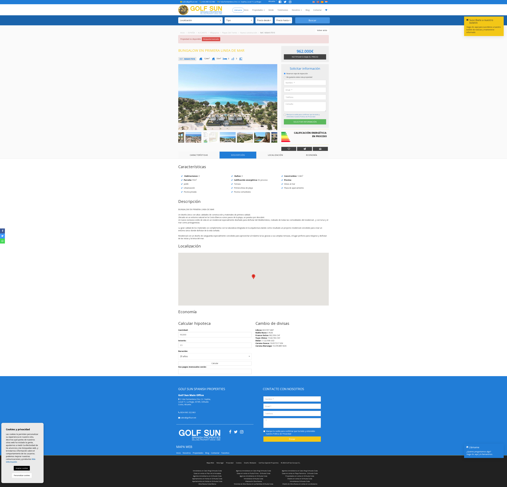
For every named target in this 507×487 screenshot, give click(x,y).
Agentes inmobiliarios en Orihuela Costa (207, 476)
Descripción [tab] (238, 155)
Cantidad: (183, 330)
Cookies (238, 463)
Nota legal (220, 463)
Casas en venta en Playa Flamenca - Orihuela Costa (300, 473)
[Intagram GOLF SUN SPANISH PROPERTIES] (290, 2)
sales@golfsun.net (189, 2)
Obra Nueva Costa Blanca (207, 484)
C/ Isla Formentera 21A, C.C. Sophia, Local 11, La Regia (239, 2)
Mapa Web (210, 463)
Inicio (246, 10)
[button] (200, 20)
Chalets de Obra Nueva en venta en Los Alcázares (299, 484)
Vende (271, 10)
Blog (307, 10)
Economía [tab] (311, 155)
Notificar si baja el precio (305, 57)
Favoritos (225, 453)
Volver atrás (322, 30)
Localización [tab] (275, 155)
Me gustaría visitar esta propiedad (299, 77)
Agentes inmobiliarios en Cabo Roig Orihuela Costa (300, 471)
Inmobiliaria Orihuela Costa (253, 479)
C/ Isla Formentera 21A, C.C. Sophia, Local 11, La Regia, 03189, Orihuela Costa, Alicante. (194, 402)
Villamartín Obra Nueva (253, 481)
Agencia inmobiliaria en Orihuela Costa (253, 476)
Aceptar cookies (22, 468)
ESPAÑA (191, 32)
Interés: (182, 340)
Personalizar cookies (22, 475)
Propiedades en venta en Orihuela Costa (299, 476)
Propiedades (257, 10)
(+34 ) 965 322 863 (208, 2)
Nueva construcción (248, 32)
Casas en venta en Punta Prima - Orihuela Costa (253, 473)
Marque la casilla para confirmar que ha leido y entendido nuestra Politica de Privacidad (303, 116)
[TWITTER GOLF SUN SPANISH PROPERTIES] (285, 2)
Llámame (238, 10)
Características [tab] (199, 155)
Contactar (317, 10)
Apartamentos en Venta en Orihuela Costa (207, 479)
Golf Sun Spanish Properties (268, 463)
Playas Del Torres (229, 32)
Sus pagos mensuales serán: (192, 367)
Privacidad (229, 463)
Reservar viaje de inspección (297, 73)
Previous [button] (179, 97)
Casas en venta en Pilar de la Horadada (207, 473)
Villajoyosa (214, 32)
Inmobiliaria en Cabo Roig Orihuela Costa (207, 471)
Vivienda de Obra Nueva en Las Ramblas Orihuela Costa (253, 484)
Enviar (292, 439)
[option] (227, 97)
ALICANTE (202, 32)
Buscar (312, 20)
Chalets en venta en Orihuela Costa (299, 479)
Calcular (215, 363)
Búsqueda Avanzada (211, 39)
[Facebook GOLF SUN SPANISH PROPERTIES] (280, 2)
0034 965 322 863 (188, 412)
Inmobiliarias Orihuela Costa (300, 481)
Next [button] (276, 97)
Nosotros (296, 10)
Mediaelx (253, 463)
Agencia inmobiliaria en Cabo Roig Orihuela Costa (253, 471)
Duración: (183, 351)
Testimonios (282, 10)
